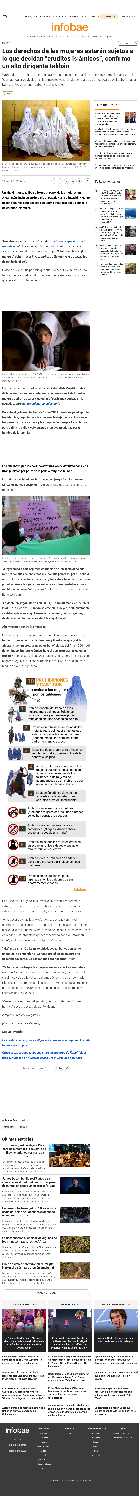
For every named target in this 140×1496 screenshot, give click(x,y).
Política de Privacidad (122, 1438)
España (86, 16)
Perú (44, 1455)
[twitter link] (17, 1445)
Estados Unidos (60, 16)
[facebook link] (11, 1445)
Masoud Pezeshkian (45, 37)
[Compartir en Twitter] (66, 181)
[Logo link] (70, 27)
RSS (44, 1468)
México (95, 16)
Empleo (70, 1433)
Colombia (75, 16)
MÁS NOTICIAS (46, 1292)
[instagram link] (23, 1445)
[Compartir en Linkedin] (72, 181)
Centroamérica (43, 1460)
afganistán (9, 1127)
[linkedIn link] (23, 1451)
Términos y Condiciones (122, 1433)
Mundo (6, 43)
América (43, 1433)
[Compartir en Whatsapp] (53, 181)
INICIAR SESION (128, 16)
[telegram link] (17, 1451)
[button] (5, 16)
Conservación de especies (102, 37)
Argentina (45, 16)
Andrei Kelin (61, 37)
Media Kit (96, 1455)
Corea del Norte (82, 37)
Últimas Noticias (44, 1464)
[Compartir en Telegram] (79, 181)
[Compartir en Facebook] (60, 181)
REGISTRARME (109, 16)
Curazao (71, 37)
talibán (23, 1127)
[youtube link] (11, 1451)
